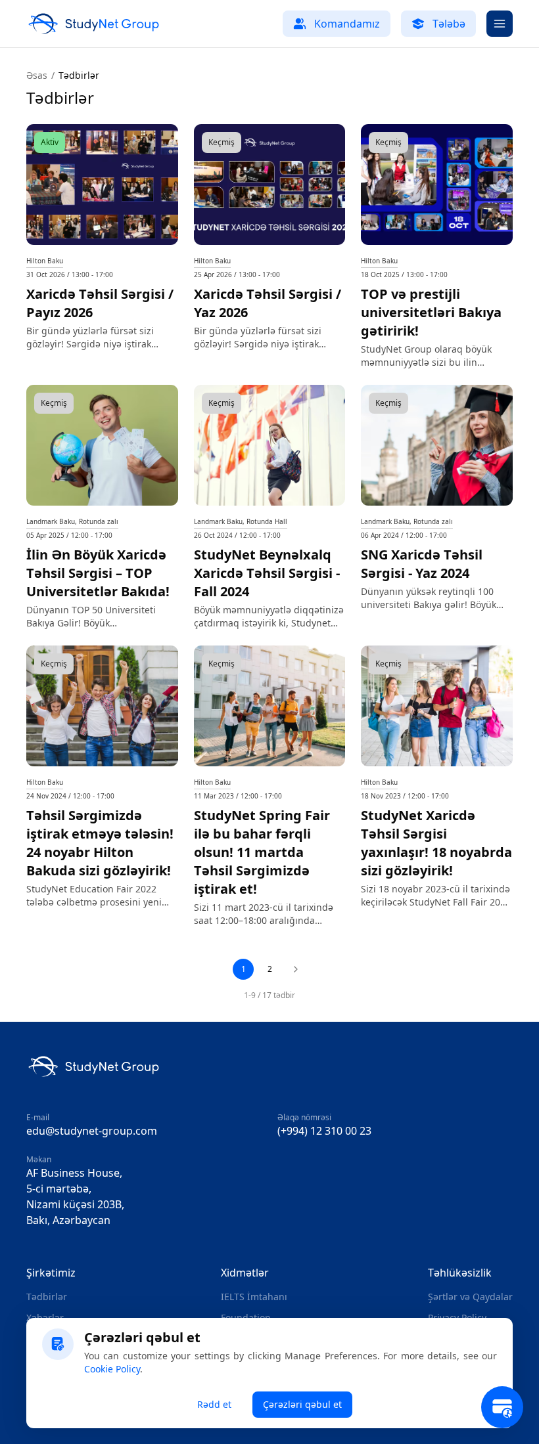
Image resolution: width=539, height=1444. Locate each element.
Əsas (36, 75)
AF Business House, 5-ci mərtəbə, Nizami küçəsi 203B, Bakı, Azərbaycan (75, 1196)
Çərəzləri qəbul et (302, 1404)
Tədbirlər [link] (79, 75)
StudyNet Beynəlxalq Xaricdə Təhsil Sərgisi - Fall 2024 (267, 573)
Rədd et (214, 1404)
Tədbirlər (46, 1296)
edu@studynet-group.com (91, 1131)
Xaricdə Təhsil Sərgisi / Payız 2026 (100, 303)
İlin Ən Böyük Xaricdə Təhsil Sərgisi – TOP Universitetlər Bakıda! (98, 573)
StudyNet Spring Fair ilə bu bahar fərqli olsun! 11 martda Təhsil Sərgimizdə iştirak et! (262, 852)
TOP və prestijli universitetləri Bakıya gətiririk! (431, 312)
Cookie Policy (112, 1369)
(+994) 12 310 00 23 (324, 1131)
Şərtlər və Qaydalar (470, 1296)
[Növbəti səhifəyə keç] (295, 969)
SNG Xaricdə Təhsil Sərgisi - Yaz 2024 (421, 564)
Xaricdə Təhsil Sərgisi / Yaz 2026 (267, 303)
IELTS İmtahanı (254, 1296)
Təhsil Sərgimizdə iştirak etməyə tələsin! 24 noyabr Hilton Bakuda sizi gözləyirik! (100, 842)
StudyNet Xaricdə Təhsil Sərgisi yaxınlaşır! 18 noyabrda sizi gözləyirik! (436, 842)
